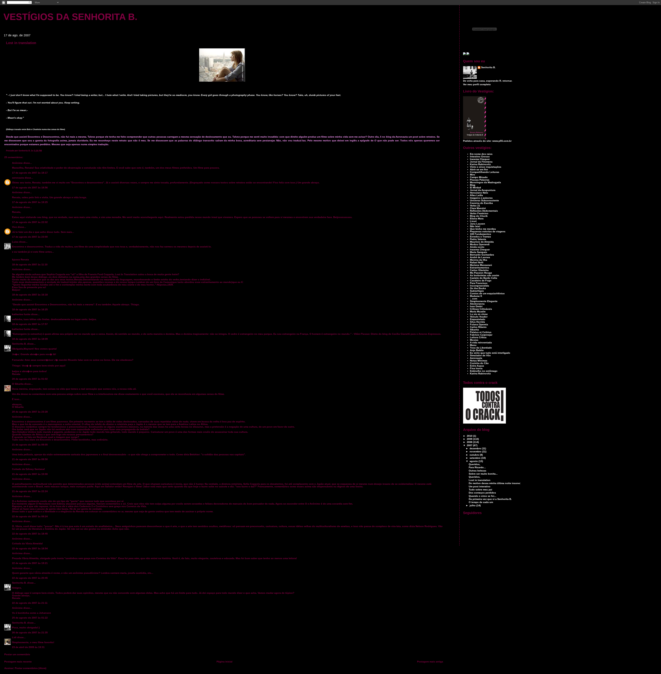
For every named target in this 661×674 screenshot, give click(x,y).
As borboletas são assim (484, 275)
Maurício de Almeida (482, 242)
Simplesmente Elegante (483, 301)
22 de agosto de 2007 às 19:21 (30, 563)
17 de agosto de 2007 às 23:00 (30, 237)
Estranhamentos (479, 267)
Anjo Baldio (477, 350)
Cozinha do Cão (479, 363)
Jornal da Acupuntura (482, 190)
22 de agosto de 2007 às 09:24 (30, 516)
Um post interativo (479, 486)
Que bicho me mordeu (483, 229)
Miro (472, 174)
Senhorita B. (19, 344)
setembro (475, 458)
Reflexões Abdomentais (484, 211)
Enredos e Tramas (480, 236)
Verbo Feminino (479, 213)
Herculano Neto (479, 192)
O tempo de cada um (481, 502)
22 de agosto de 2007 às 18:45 (30, 533)
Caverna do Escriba (481, 203)
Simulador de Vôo (480, 355)
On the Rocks (478, 288)
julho (473, 505)
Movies (474, 340)
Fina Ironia (476, 368)
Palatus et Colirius (480, 332)
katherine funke (21, 314)
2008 (470, 442)
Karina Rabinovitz (480, 164)
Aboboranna (477, 304)
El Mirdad (475, 187)
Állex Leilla (476, 195)
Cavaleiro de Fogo (480, 280)
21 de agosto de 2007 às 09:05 (30, 444)
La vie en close (479, 314)
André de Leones (480, 257)
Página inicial (224, 661)
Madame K (476, 296)
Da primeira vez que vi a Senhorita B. (490, 499)
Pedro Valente (478, 239)
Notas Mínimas (478, 360)
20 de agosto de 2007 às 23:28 (30, 412)
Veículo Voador (478, 316)
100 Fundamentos (480, 234)
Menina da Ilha (478, 260)
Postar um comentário (17, 654)
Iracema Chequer (480, 159)
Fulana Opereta (479, 324)
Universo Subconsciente (484, 200)
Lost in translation (21, 43)
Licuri (473, 221)
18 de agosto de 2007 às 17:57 (30, 324)
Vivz (14, 227)
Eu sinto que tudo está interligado (490, 353)
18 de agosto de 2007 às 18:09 (30, 339)
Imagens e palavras (481, 198)
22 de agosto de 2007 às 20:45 (30, 578)
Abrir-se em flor (479, 169)
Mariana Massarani (481, 265)
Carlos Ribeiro (478, 327)
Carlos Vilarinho (479, 270)
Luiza (15, 242)
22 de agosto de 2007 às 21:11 (30, 603)
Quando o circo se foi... (482, 496)
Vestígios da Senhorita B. (70, 17)
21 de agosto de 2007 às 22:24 (30, 491)
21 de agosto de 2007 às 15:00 (30, 474)
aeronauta (18, 178)
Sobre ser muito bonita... (483, 474)
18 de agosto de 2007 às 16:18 (30, 294)
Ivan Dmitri (476, 306)
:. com (473, 298)
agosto (474, 461)
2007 (470, 445)
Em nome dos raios (481, 154)
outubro (475, 455)
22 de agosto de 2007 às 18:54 (30, 548)
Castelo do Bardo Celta (483, 278)
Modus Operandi (480, 244)
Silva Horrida (477, 322)
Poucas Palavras (479, 180)
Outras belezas (477, 470)
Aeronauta (476, 358)
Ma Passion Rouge (481, 273)
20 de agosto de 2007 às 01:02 (30, 379)
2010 (470, 436)
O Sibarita (18, 384)
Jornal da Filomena (481, 161)
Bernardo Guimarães (482, 254)
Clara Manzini (478, 208)
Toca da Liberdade (481, 347)
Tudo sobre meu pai (480, 489)
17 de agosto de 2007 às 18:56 (30, 187)
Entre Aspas (477, 366)
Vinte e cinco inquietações (485, 167)
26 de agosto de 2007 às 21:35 (30, 632)
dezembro (476, 448)
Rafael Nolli (476, 262)
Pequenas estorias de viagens (487, 231)
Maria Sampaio (478, 252)
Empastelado (477, 319)
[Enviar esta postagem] (42, 150)
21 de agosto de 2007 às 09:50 (30, 459)
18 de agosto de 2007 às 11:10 (30, 264)
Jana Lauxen (477, 223)
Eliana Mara (477, 218)
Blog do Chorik (479, 216)
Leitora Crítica (478, 337)
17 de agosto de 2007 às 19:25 (30, 202)
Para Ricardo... (477, 467)
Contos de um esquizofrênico (487, 293)
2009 (470, 439)
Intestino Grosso (480, 156)
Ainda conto (477, 247)
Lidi (14, 637)
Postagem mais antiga (430, 661)
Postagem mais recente (18, 661)
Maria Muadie (478, 311)
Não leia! (475, 226)
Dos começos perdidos (482, 492)
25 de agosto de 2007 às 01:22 (30, 617)
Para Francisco (478, 283)
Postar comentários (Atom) (30, 668)
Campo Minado (479, 177)
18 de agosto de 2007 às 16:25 (30, 309)
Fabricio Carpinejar (481, 335)
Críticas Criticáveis (481, 309)
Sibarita (474, 329)
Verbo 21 (475, 205)
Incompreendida (479, 285)
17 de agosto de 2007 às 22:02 (30, 222)
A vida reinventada (481, 342)
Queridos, (474, 464)
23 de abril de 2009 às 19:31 (28, 647)
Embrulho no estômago (483, 371)
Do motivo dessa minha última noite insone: (495, 483)
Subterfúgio (477, 291)
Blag (472, 185)
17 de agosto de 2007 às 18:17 (30, 173)
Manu (473, 345)
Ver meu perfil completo (477, 84)
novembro (476, 451)
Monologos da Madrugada (485, 182)
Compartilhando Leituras (484, 172)
